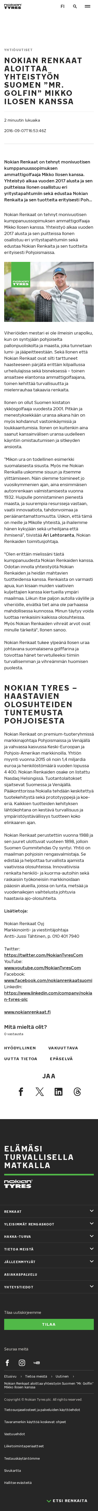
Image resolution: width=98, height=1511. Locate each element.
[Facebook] (21, 1091)
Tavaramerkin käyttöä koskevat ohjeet (35, 1422)
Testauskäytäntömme (22, 1458)
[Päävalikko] (87, 6)
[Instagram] (22, 1362)
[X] (39, 1091)
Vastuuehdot (14, 1434)
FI (63, 6)
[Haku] (75, 6)
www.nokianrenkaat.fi (27, 1012)
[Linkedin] (58, 1091)
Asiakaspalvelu (20, 1274)
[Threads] (77, 1091)
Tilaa (49, 1324)
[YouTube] (36, 1362)
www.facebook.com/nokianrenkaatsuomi (48, 980)
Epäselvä (61, 1058)
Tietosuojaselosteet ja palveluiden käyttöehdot (42, 1410)
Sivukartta (12, 1471)
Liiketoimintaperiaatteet (24, 1446)
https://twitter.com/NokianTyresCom (43, 955)
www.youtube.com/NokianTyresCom (42, 967)
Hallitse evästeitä (18, 1483)
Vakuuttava (63, 1047)
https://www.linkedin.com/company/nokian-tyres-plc (48, 996)
